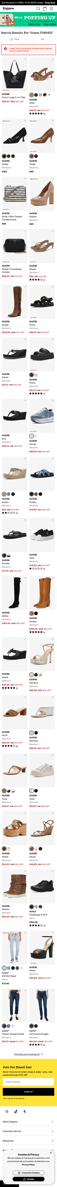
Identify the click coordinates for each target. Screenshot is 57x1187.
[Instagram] (7, 1111)
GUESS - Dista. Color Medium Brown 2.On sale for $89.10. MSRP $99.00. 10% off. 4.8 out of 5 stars (42, 86)
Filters (16, 39)
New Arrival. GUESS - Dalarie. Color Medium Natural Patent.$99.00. (42, 201)
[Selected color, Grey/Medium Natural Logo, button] (31, 791)
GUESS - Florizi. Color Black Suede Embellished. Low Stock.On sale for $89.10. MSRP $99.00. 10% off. (42, 309)
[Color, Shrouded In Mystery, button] (17, 968)
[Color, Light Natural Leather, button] (40, 674)
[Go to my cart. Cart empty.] (45, 8)
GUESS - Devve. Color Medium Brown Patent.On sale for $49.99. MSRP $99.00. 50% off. (42, 838)
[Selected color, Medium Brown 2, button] (31, 95)
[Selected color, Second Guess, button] (4, 1026)
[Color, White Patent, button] (36, 848)
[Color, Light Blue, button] (8, 494)
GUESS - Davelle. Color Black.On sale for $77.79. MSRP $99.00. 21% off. (15, 545)
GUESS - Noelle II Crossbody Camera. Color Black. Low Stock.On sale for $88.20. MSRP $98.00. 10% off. (15, 255)
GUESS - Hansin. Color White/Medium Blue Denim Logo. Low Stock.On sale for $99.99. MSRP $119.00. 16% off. (42, 425)
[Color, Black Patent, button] (40, 848)
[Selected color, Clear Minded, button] (4, 968)
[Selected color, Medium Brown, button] (31, 613)
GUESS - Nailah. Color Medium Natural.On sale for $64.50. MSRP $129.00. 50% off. (15, 838)
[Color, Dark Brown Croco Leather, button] (8, 156)
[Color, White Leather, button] (13, 791)
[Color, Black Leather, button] (36, 156)
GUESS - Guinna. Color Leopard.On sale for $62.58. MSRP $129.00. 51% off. (15, 898)
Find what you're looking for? (27, 1054)
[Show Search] (38, 8)
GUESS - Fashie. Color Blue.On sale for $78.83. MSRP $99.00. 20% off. (42, 485)
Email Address (13, 1081)
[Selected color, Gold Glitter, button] (31, 674)
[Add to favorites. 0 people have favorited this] (25, 59)
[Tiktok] (16, 1111)
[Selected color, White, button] (31, 733)
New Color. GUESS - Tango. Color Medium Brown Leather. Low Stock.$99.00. (42, 146)
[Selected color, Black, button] (31, 375)
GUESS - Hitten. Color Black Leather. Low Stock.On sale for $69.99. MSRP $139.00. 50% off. (42, 957)
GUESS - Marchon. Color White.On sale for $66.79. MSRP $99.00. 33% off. (42, 722)
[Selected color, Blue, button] (31, 494)
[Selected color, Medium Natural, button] (4, 848)
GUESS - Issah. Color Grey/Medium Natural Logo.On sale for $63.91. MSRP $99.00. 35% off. (42, 780)
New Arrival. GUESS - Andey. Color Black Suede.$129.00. (15, 146)
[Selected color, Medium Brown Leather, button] (31, 156)
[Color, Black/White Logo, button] (36, 791)
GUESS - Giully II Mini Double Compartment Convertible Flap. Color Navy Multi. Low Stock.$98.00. (15, 201)
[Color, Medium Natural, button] (36, 494)
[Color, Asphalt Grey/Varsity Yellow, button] (40, 907)
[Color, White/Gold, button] (36, 436)
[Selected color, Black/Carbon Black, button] (31, 907)
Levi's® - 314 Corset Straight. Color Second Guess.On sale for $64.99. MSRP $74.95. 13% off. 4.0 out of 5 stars (42, 1017)
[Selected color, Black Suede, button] (4, 156)
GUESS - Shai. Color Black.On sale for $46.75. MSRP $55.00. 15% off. (15, 425)
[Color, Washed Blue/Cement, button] (36, 907)
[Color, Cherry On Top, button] (8, 968)
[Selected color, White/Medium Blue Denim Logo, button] (31, 436)
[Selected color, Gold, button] (4, 494)
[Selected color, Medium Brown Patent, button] (31, 848)
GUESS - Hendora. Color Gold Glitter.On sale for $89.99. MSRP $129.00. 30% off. (42, 664)
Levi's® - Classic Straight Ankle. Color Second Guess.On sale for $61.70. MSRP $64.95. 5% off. (15, 1017)
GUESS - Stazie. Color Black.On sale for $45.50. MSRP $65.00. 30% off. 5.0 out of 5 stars (15, 664)
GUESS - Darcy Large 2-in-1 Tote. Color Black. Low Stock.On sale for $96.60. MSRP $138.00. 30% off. (15, 86)
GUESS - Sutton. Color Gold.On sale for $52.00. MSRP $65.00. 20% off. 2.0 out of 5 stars (15, 485)
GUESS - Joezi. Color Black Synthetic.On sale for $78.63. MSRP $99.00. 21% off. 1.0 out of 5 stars (42, 545)
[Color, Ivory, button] (36, 375)
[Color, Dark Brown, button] (45, 95)
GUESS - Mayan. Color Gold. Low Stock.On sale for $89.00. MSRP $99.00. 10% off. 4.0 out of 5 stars (42, 255)
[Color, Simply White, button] (13, 1026)
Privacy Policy (28, 1164)
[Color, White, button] (8, 555)
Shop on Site (34, 24)
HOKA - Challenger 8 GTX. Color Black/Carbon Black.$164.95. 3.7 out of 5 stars (42, 898)
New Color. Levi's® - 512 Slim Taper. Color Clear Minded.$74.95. (15, 957)
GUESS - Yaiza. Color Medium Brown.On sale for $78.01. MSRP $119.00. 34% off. (15, 780)
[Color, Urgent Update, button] (36, 1026)
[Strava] (25, 1111)
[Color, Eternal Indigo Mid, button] (8, 1026)
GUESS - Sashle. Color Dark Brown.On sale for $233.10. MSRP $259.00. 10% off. (15, 309)
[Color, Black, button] (13, 494)
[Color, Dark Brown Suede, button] (13, 156)
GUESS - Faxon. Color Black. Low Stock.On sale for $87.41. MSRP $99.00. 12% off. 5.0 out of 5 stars (42, 366)
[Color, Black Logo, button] (36, 95)
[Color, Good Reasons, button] (13, 968)
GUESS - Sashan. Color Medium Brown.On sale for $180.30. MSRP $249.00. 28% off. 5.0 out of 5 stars (42, 605)
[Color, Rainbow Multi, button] (40, 95)
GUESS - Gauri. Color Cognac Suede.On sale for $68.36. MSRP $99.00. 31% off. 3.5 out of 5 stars (15, 722)
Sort (42, 39)
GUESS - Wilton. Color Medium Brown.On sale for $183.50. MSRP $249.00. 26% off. (15, 605)
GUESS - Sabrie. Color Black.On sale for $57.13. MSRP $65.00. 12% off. (15, 366)
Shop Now (50, 2)
